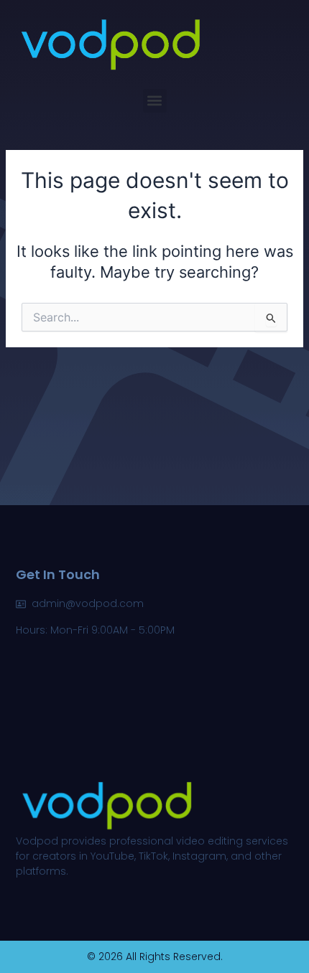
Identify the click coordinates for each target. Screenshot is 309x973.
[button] (155, 101)
